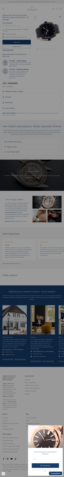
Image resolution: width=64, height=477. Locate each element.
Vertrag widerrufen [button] (55, 473)
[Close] (59, 428)
